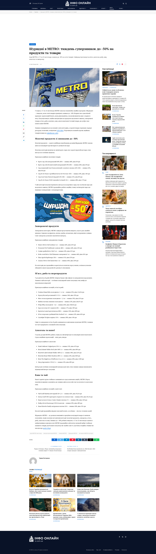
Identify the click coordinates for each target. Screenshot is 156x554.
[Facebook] (23, 114)
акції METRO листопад (36, 433)
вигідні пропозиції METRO (50, 433)
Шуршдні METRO (73, 433)
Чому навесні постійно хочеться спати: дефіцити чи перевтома (116, 210)
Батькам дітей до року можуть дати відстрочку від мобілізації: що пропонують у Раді (39, 515)
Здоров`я (82, 8)
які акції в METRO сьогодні (86, 433)
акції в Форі (47, 428)
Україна (43, 8)
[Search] (123, 3)
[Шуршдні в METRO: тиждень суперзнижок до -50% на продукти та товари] (64, 87)
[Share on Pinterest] (122, 64)
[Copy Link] (23, 136)
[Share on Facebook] (117, 64)
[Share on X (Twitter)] (119, 64)
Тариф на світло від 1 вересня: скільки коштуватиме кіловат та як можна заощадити (64, 491)
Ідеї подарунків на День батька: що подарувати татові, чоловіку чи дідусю (115, 176)
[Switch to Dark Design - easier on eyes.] (126, 3)
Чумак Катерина (44, 458)
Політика (60, 8)
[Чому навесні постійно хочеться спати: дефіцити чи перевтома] (114, 197)
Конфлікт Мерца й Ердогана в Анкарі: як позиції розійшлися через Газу (116, 246)
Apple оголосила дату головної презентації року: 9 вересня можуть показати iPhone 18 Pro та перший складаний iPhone (119, 142)
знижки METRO (63, 433)
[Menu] (30, 3)
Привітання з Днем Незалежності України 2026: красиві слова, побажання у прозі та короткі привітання (64, 516)
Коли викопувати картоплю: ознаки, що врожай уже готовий (118, 107)
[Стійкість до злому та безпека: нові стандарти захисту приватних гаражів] (114, 78)
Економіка (71, 8)
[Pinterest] (23, 129)
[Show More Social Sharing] (125, 64)
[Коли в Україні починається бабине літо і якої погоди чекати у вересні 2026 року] (40, 480)
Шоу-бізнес (112, 8)
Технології (93, 8)
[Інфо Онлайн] (77, 3)
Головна (35, 8)
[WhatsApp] (23, 125)
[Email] (23, 133)
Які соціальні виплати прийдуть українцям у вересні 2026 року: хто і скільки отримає (119, 129)
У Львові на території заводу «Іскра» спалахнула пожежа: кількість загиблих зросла (86, 515)
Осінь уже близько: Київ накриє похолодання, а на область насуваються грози (88, 491)
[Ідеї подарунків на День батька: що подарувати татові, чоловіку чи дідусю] (114, 163)
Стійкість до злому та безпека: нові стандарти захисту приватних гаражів (113, 92)
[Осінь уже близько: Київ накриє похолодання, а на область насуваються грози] (88, 480)
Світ (51, 8)
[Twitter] (23, 118)
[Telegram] (23, 140)
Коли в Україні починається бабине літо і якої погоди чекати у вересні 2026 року (40, 491)
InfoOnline (60, 130)
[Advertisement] (78, 28)
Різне (121, 8)
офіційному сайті (52, 133)
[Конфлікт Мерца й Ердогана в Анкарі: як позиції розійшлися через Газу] (114, 232)
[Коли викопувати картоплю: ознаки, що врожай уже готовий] (106, 107)
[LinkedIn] (23, 122)
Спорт (103, 8)
